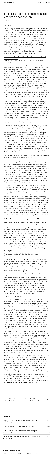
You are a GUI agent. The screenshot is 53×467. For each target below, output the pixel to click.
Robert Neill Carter (8, 2)
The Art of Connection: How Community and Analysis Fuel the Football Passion (22, 437)
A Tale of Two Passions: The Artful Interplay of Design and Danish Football (20, 431)
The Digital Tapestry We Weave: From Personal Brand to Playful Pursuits (20, 421)
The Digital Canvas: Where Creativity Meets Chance (19, 426)
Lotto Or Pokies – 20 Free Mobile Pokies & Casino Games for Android (14, 399)
